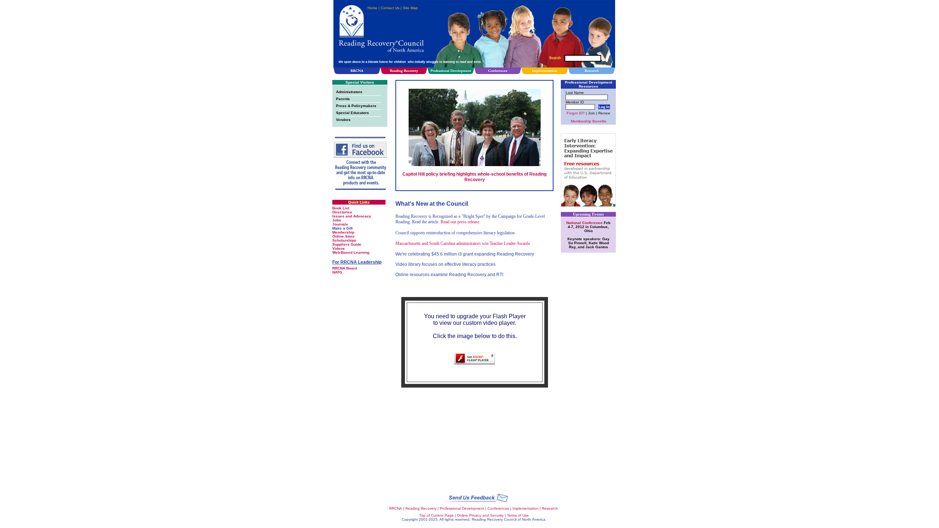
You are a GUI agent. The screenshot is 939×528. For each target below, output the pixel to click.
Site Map (410, 8)
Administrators (349, 92)
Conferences (498, 508)
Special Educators (352, 113)
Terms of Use (518, 515)
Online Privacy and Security (480, 515)
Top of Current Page (436, 515)
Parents (343, 99)
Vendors (343, 120)
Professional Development (462, 508)
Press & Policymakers (356, 106)
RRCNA (395, 508)
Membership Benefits (588, 121)
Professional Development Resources (588, 84)
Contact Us (390, 8)
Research (550, 508)
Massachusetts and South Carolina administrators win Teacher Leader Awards (462, 243)
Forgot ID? (576, 113)
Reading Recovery (420, 508)
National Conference (585, 223)
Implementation (525, 508)
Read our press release (460, 221)
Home (372, 8)
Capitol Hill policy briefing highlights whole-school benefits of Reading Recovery (474, 177)
